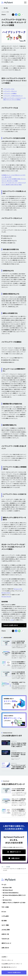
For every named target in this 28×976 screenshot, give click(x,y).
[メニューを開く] (25, 2)
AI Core (4, 911)
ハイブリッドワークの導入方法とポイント (13, 95)
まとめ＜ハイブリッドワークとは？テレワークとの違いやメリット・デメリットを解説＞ (14, 98)
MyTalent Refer (6, 592)
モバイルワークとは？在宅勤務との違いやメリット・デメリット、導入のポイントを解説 (14, 180)
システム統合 (5, 916)
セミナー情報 (5, 925)
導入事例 (4, 921)
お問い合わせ (5, 948)
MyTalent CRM (18, 589)
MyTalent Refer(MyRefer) (10, 893)
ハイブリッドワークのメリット (10, 91)
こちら (11, 620)
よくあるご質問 (6, 930)
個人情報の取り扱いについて (8, 967)
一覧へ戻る (5, 8)
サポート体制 (5, 907)
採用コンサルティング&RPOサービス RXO (14, 902)
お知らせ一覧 (5, 934)
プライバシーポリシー (7, 960)
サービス (4, 884)
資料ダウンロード (6, 943)
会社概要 (4, 957)
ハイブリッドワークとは (8, 89)
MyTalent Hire (7, 900)
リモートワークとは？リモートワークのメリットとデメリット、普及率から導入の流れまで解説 (14, 183)
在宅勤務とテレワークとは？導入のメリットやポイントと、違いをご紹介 (14, 176)
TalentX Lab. (5, 939)
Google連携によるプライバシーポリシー (11, 963)
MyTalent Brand (6, 596)
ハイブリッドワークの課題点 (10, 93)
